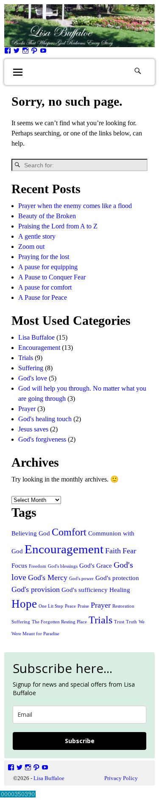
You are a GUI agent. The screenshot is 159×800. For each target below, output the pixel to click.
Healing (119, 589)
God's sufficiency (84, 589)
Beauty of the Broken (47, 216)
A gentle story (37, 236)
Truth (131, 622)
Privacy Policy (121, 778)
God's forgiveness (42, 439)
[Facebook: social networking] (7, 52)
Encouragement (39, 347)
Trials (25, 357)
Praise (83, 606)
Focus (19, 565)
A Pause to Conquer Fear (52, 277)
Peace (70, 606)
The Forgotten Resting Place (59, 622)
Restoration (123, 606)
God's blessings (63, 566)
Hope (24, 603)
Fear (129, 550)
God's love (32, 378)
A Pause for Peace (42, 297)
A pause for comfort (45, 287)
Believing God (30, 533)
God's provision (35, 589)
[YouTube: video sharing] (43, 52)
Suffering (30, 368)
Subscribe (80, 741)
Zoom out (31, 246)
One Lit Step (51, 606)
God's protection (117, 578)
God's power (81, 578)
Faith (113, 550)
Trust (119, 622)
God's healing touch (45, 419)
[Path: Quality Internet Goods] (34, 52)
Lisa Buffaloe (36, 337)
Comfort (69, 532)
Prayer (27, 408)
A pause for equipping (48, 266)
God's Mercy (47, 577)
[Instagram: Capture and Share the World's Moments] (25, 52)
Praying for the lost (43, 256)
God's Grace (95, 565)
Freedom (37, 566)
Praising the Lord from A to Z (58, 226)
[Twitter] (16, 52)
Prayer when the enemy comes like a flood (75, 205)
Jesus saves (33, 429)
